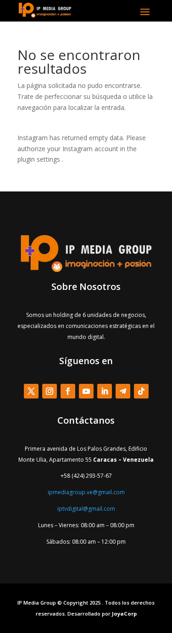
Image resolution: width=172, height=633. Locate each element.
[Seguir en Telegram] (123, 391)
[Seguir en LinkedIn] (104, 391)
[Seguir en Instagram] (49, 391)
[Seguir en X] (31, 391)
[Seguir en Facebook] (68, 391)
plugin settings (39, 159)
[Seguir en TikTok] (141, 391)
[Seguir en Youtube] (86, 391)
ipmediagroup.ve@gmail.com (86, 492)
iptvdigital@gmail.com (86, 509)
